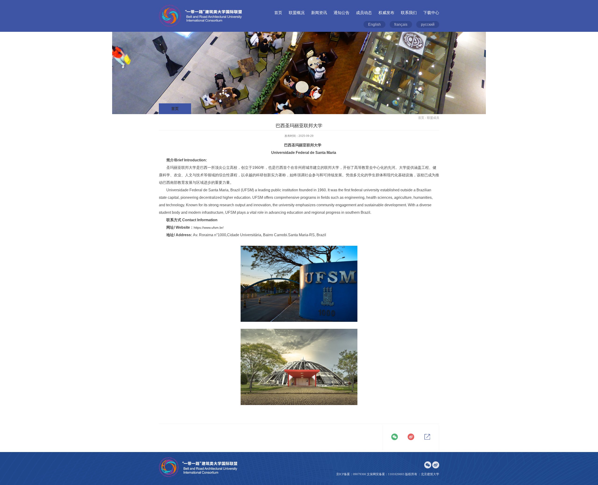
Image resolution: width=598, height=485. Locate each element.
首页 (278, 13)
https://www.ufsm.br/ (209, 227)
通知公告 (341, 13)
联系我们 (409, 13)
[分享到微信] (394, 436)
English (374, 24)
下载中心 (431, 13)
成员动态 (364, 13)
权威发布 (386, 13)
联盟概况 (297, 13)
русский (427, 24)
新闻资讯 (319, 13)
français (400, 24)
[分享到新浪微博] (410, 436)
